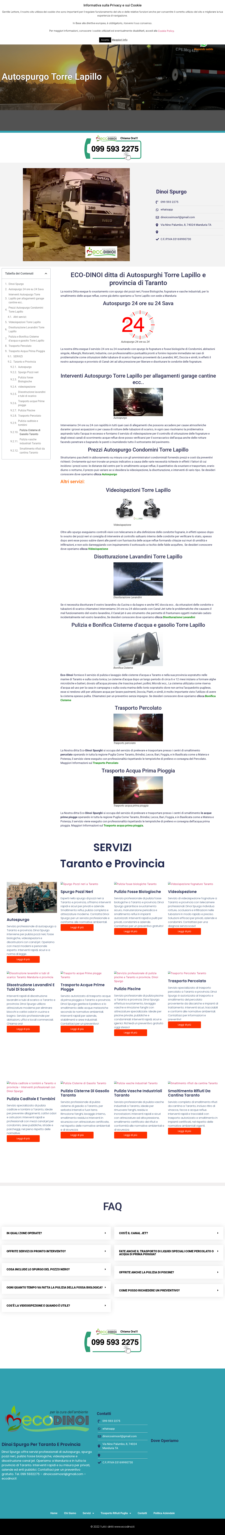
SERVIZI (18, 356)
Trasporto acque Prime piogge (31, 403)
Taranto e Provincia (24, 361)
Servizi (87, 1513)
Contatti (142, 1513)
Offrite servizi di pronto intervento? (36, 1251)
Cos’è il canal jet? (133, 1233)
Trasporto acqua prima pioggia (123, 825)
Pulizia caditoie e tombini (28, 422)
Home (53, 1513)
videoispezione (26, 386)
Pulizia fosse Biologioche (25, 379)
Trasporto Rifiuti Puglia (114, 1513)
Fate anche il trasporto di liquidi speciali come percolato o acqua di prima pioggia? (166, 1252)
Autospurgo (25, 367)
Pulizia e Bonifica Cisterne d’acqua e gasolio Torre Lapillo (26, 338)
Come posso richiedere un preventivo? (149, 1290)
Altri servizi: (20, 316)
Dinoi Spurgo (16, 284)
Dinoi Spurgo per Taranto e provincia (41, 1444)
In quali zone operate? (24, 1233)
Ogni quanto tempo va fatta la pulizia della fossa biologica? (55, 1287)
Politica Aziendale (164, 1513)
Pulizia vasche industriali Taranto (30, 441)
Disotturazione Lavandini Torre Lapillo (26, 329)
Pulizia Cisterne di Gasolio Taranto (30, 432)
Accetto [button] (105, 40)
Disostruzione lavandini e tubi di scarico (31, 393)
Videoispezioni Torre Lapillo (25, 322)
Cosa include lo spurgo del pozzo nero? (38, 1269)
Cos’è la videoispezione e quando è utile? (38, 1305)
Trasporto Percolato (20, 345)
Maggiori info (119, 39)
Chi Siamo (70, 1513)
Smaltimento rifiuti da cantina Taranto (32, 450)
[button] (46, 273)
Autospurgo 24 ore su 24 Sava (26, 289)
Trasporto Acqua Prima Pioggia (27, 351)
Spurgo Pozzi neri (28, 372)
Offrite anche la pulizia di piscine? (146, 1272)
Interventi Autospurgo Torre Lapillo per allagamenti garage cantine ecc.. (26, 298)
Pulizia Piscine (26, 410)
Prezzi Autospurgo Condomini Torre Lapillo (26, 309)
